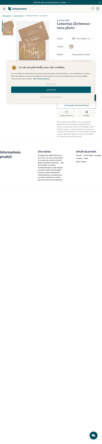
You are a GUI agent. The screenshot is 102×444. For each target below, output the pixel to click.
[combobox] (83, 38)
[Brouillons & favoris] (93, 8)
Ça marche (51, 90)
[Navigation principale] (4, 8)
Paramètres (51, 84)
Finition (60, 54)
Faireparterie (6, 16)
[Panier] (98, 8)
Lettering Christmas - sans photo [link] (36, 16)
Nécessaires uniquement (51, 97)
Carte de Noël (18, 16)
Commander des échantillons (76, 105)
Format (60, 38)
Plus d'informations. (41, 79)
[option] (71, 46)
